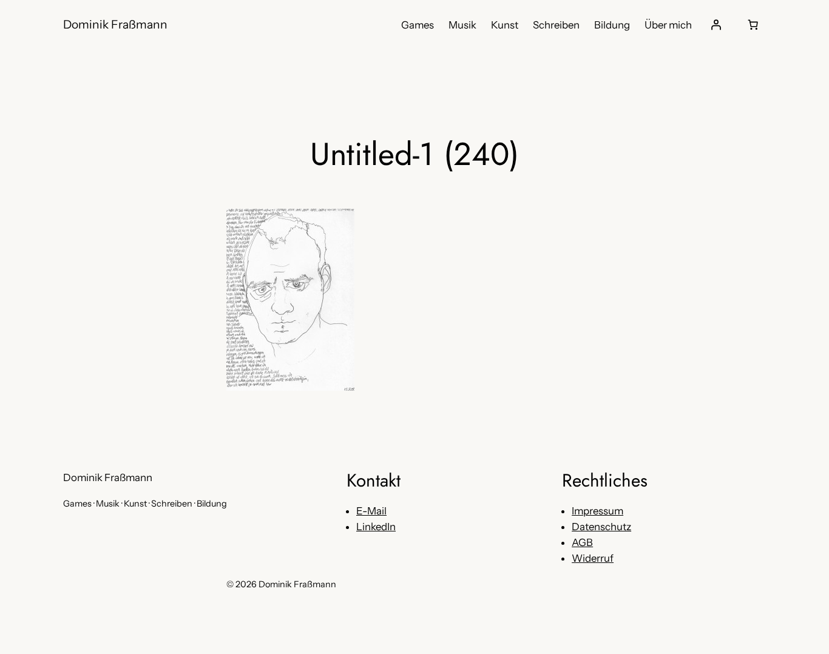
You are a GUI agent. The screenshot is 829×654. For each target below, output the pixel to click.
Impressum (597, 511)
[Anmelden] (716, 25)
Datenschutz (601, 527)
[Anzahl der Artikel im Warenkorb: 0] (753, 25)
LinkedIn (376, 527)
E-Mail (371, 511)
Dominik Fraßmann (115, 24)
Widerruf (593, 558)
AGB (582, 542)
